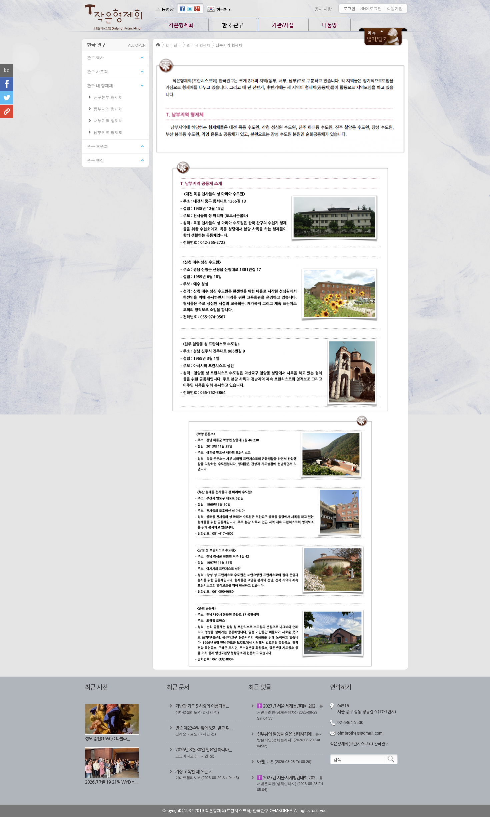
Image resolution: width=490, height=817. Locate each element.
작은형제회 (181, 25)
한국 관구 (232, 25)
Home (158, 45)
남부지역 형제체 (108, 132)
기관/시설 (283, 25)
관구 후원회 (97, 146)
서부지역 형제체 (108, 120)
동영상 (168, 9)
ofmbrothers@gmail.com (360, 733)
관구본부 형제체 (108, 97)
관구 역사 (95, 57)
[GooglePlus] (6, 111)
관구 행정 (95, 160)
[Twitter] (6, 97)
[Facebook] (6, 84)
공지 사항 (323, 9)
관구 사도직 (97, 71)
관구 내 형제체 (100, 85)
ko (7, 70)
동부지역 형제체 (108, 109)
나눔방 (329, 25)
